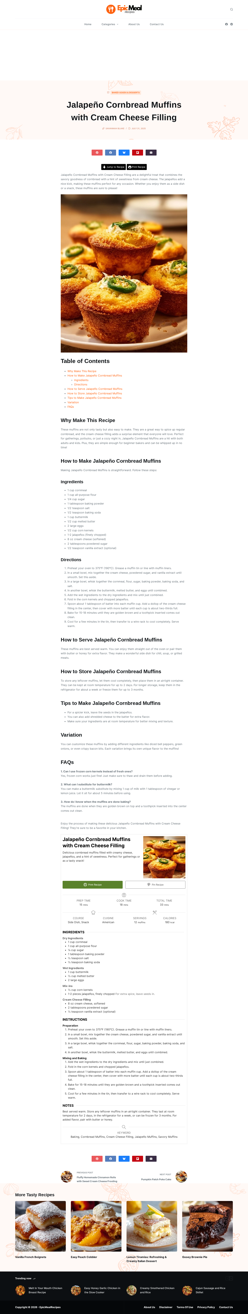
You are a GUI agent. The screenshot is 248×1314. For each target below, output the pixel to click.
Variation (73, 402)
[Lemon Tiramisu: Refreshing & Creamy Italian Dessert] (152, 1226)
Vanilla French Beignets (30, 1257)
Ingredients (81, 380)
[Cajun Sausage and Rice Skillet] (187, 1290)
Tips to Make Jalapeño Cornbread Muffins (94, 397)
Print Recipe (138, 166)
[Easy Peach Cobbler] (96, 1226)
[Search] (231, 9)
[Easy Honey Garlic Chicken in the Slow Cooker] (76, 1290)
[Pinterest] (231, 24)
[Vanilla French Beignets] (40, 1226)
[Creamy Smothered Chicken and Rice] (132, 1290)
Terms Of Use (185, 1307)
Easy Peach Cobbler (84, 1257)
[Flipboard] (137, 153)
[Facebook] (226, 24)
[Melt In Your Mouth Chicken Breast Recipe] (20, 1290)
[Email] (151, 153)
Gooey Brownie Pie (194, 1257)
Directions (80, 384)
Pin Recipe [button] (157, 884)
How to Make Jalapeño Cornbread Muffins (94, 375)
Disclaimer (165, 1307)
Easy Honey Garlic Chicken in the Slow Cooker (102, 1290)
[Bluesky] (124, 153)
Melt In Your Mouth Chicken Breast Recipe (45, 1290)
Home (87, 24)
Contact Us (157, 24)
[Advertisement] (124, 55)
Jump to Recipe (115, 166)
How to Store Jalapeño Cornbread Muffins (94, 393)
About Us (134, 24)
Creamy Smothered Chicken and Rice (157, 1290)
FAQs (70, 406)
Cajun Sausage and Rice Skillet (210, 1290)
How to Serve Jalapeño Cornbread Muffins (94, 388)
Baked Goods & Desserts (126, 92)
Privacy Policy (206, 1307)
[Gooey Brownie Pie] (207, 1226)
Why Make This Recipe (81, 371)
